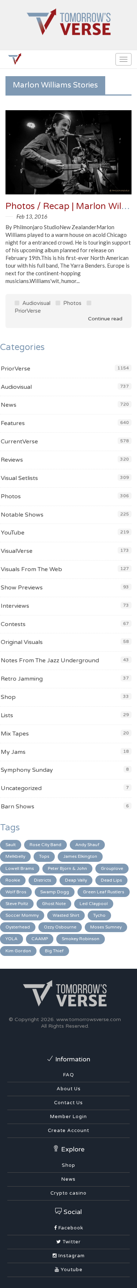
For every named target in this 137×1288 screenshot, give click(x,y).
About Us (69, 1089)
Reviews (12, 460)
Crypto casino (68, 1193)
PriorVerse (15, 368)
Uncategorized (21, 788)
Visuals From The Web (31, 569)
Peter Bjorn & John (67, 868)
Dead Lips (111, 880)
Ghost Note (54, 903)
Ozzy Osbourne (60, 927)
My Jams (13, 752)
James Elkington (80, 856)
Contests (13, 624)
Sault (10, 844)
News (8, 405)
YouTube (12, 532)
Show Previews (22, 587)
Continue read (104, 319)
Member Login (68, 1117)
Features (13, 423)
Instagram (71, 1256)
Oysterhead (17, 927)
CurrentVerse (19, 441)
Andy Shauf (87, 844)
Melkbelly (15, 856)
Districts (42, 880)
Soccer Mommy (22, 915)
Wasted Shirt (66, 915)
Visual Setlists (19, 478)
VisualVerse (17, 551)
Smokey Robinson (80, 938)
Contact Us (68, 1103)
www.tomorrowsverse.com (88, 1019)
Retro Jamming (22, 678)
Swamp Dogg (54, 891)
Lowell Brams (19, 868)
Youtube (71, 1270)
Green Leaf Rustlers (103, 891)
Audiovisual (35, 303)
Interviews (15, 606)
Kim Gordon (18, 950)
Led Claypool (94, 903)
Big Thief (54, 950)
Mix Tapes (15, 733)
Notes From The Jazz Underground (50, 660)
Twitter (71, 1242)
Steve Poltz (16, 903)
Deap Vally (76, 880)
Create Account (68, 1130)
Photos (71, 303)
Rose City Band (45, 844)
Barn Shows (17, 806)
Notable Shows (22, 514)
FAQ (68, 1075)
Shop (8, 697)
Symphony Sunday (27, 770)
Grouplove (112, 868)
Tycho (99, 915)
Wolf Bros (15, 891)
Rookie (12, 880)
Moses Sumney (106, 927)
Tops (44, 856)
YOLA (11, 938)
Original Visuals (22, 642)
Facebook (70, 1228)
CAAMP (39, 938)
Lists (7, 715)
